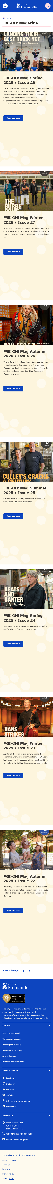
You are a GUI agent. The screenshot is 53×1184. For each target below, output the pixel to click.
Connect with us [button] (10, 1070)
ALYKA (11, 1178)
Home (8, 18)
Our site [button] (6, 1025)
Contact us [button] (7, 1116)
